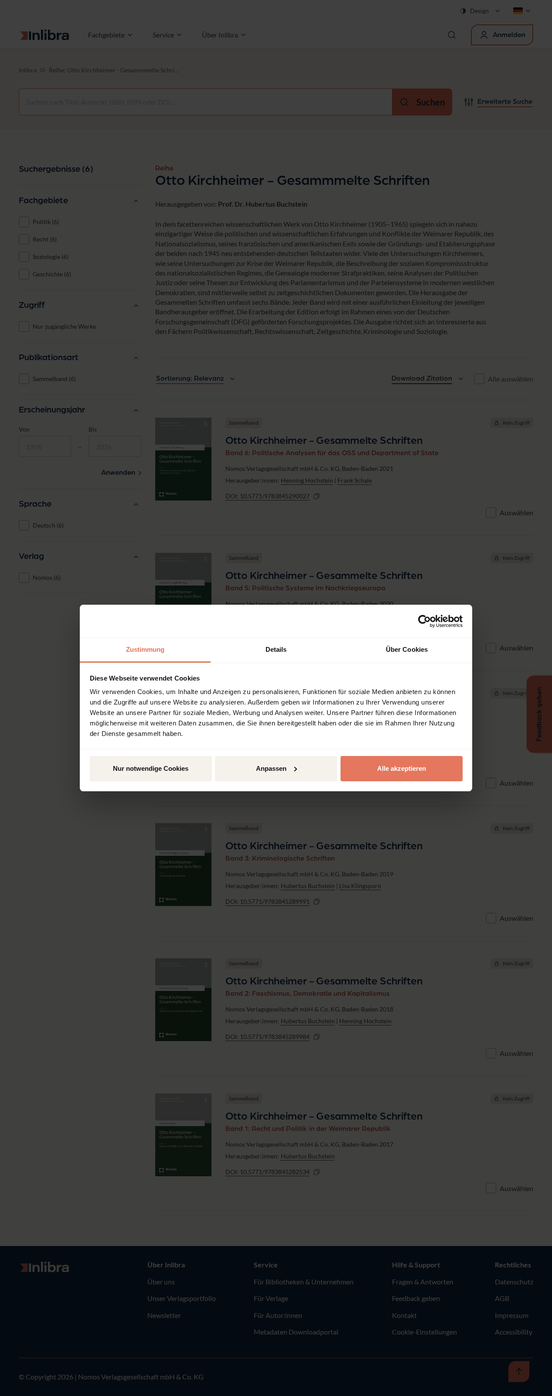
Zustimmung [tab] (145, 649)
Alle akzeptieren (401, 768)
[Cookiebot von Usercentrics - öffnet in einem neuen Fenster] (424, 621)
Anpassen (271, 768)
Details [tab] (276, 649)
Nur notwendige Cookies (150, 768)
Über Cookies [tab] (407, 649)
